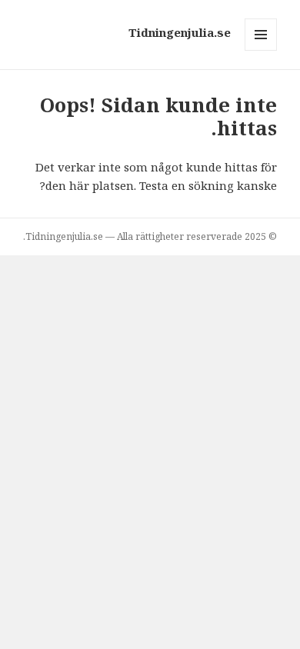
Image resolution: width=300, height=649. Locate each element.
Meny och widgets (260, 50)
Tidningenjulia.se (179, 32)
